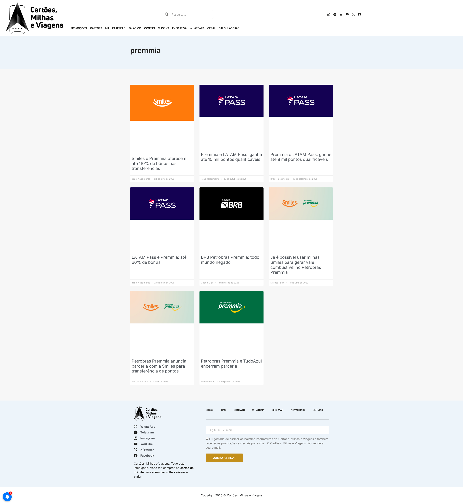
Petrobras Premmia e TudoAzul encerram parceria (231, 364)
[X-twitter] (353, 14)
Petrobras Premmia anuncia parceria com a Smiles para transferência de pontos (159, 366)
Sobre (209, 410)
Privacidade (297, 410)
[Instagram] (341, 14)
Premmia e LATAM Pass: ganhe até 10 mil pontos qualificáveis (231, 157)
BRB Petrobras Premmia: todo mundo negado (230, 260)
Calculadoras (229, 28)
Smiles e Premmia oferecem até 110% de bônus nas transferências (159, 163)
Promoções (79, 28)
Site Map (277, 410)
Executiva (179, 28)
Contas (149, 28)
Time (223, 410)
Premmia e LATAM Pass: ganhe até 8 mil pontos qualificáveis (300, 157)
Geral (211, 28)
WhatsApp (197, 28)
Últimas (318, 410)
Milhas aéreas (115, 28)
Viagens (163, 28)
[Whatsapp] (329, 14)
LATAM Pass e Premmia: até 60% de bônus (159, 260)
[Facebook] (359, 14)
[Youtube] (347, 14)
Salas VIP (134, 28)
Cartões (96, 28)
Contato (239, 410)
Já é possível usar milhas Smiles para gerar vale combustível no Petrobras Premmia (295, 265)
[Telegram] (335, 14)
